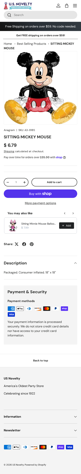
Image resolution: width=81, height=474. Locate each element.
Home (8, 44)
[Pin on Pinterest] (31, 244)
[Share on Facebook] (24, 244)
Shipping (9, 151)
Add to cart (54, 182)
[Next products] (73, 213)
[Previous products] (65, 213)
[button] (67, 6)
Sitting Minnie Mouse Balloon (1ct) (39, 223)
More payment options (40, 203)
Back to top (40, 360)
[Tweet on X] (16, 244)
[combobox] (40, 15)
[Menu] (75, 6)
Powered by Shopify (35, 464)
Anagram (9, 130)
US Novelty (18, 464)
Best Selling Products (31, 44)
